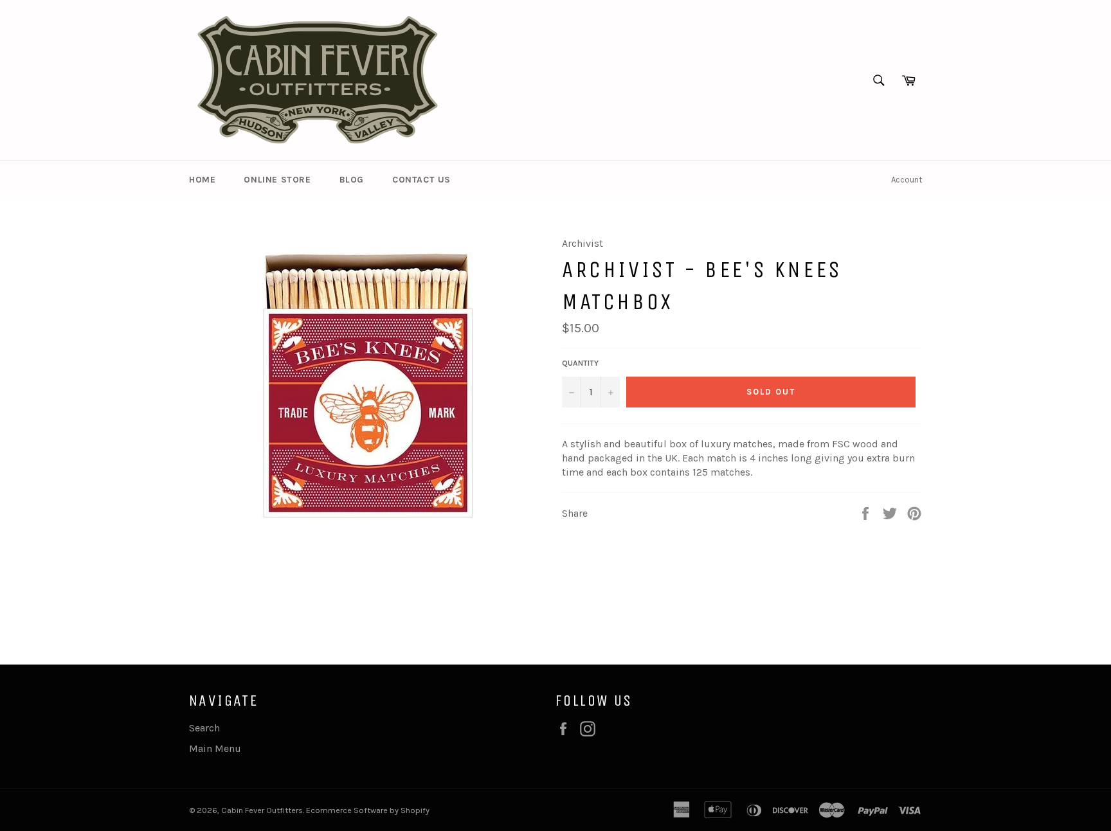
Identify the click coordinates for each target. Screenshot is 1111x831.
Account (906, 179)
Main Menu (215, 748)
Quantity (580, 363)
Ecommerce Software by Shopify (367, 810)
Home (202, 179)
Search (204, 728)
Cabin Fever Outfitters (262, 810)
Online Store (277, 179)
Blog (351, 179)
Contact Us (421, 179)
